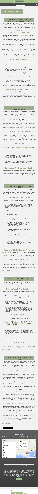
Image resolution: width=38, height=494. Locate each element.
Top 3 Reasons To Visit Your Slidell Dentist (19, 358)
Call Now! (14, 1)
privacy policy (8, 475)
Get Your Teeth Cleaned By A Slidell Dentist (19, 186)
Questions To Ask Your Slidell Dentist (19, 279)
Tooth (11, 99)
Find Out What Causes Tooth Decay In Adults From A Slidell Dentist (19, 20)
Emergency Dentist (11, 177)
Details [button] (26, 492)
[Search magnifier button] (23, 1)
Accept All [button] (12, 492)
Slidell (8, 99)
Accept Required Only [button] (19, 492)
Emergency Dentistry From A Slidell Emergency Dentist (19, 108)
